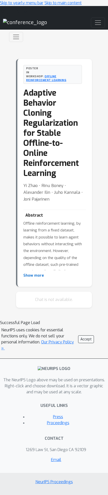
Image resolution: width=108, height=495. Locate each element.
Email (56, 459)
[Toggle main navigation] (98, 23)
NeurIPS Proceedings (54, 481)
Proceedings (58, 422)
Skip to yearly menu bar (21, 3)
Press (58, 416)
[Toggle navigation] (16, 37)
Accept (86, 339)
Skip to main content (63, 3)
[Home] (25, 22)
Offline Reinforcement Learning (46, 78)
